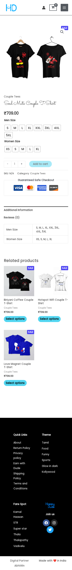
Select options (15, 319)
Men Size (10, 120)
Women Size (12, 141)
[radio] (7, 128)
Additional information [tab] (18, 210)
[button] (62, 31)
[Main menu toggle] (64, 7)
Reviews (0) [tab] (12, 217)
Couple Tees (12, 96)
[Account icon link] (44, 7)
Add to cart (40, 164)
